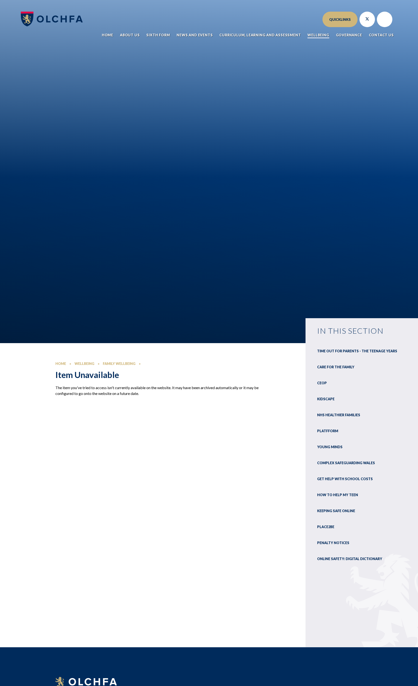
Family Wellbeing (119, 364)
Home (60, 364)
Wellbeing (84, 364)
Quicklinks (340, 19)
